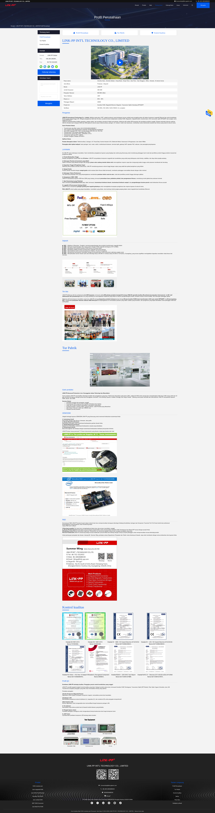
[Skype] (45, 67)
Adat (150, 5)
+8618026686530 (108, 792)
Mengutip (203, 5)
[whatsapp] (48, 66)
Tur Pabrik (120, 33)
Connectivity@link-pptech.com (184, 1)
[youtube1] (110, 803)
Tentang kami (158, 5)
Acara (178, 5)
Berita (177, 796)
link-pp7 (108, 796)
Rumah (137, 5)
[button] (65, 61)
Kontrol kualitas (159, 33)
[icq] (56, 67)
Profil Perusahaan (82, 33)
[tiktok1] (121, 803)
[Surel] (52, 67)
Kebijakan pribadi (177, 803)
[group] (119, 62)
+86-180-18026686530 (203, 1)
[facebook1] (93, 803)
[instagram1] (116, 803)
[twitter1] (99, 803)
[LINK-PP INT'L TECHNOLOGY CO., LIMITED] (10, 5)
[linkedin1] (104, 803)
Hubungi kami (169, 5)
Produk (144, 5)
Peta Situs (177, 799)
